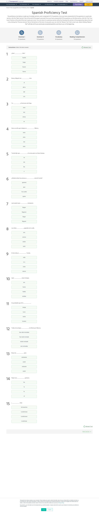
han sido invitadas (24, 332)
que (24, 187)
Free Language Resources (15, 7)
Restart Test (87, 47)
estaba (24, 296)
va (24, 157)
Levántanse (24, 416)
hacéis (24, 57)
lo (24, 391)
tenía (24, 316)
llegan (24, 207)
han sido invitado (24, 337)
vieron (24, 271)
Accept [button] (43, 509)
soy (24, 112)
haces (24, 71)
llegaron (24, 212)
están (24, 241)
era (24, 282)
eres (24, 107)
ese (24, 142)
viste (24, 266)
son (24, 232)
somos (24, 237)
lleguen (24, 221)
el (24, 396)
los (24, 382)
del (24, 92)
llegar (24, 216)
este (24, 146)
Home (7, 7)
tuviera (24, 321)
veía (24, 257)
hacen (24, 67)
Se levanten (24, 407)
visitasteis (24, 357)
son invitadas (24, 346)
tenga (24, 307)
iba (24, 166)
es (24, 121)
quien (24, 196)
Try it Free (78, 4)
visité (24, 362)
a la (24, 96)
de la (24, 87)
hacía (24, 287)
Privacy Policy (61, 502)
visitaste (24, 366)
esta (24, 137)
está (24, 246)
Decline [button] (49, 509)
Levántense (24, 412)
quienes (24, 182)
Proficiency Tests (25, 7)
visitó (24, 371)
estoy (24, 117)
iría (24, 162)
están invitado (24, 341)
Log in (88, 4)
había (24, 291)
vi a (24, 262)
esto (24, 132)
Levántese (24, 421)
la (24, 387)
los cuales (24, 191)
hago (24, 62)
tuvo (24, 312)
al (24, 82)
